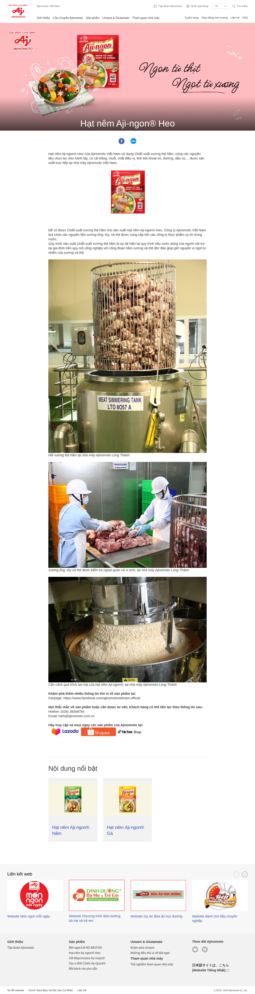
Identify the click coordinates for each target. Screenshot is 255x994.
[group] (35, 903)
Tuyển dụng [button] (192, 17)
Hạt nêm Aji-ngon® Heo (84, 953)
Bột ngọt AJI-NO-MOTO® (85, 947)
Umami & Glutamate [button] (115, 17)
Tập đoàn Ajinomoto (20, 947)
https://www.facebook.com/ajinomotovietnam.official (101, 698)
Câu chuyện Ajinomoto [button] (68, 17)
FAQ (245, 17)
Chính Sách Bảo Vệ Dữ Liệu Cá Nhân (51, 990)
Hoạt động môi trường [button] (215, 17)
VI (216, 5)
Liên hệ (235, 17)
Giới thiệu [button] (43, 17)
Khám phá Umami (142, 947)
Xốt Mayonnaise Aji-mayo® (87, 958)
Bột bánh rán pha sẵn (83, 968)
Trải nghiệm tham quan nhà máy (151, 964)
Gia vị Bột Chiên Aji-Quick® (87, 963)
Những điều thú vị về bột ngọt (150, 953)
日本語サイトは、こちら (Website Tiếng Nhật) (210, 967)
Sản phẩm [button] (92, 17)
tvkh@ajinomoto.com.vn (76, 716)
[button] (236, 874)
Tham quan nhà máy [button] (145, 17)
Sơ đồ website (15, 990)
